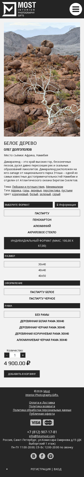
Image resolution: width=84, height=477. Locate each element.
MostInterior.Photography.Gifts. (42, 393)
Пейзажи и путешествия (28, 186)
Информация (67, 204)
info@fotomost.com (42, 436)
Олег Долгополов (18, 149)
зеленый (45, 194)
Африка (16, 190)
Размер (10, 255)
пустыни (67, 190)
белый (34, 194)
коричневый (20, 194)
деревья (36, 190)
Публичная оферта (42, 413)
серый (56, 194)
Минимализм (54, 186)
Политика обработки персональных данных (42, 410)
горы (26, 190)
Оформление (14, 283)
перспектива (51, 190)
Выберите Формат (17, 204)
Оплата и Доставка (42, 402)
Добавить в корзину (22, 373)
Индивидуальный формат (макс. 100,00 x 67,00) (42, 243)
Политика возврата (42, 406)
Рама (8, 305)
